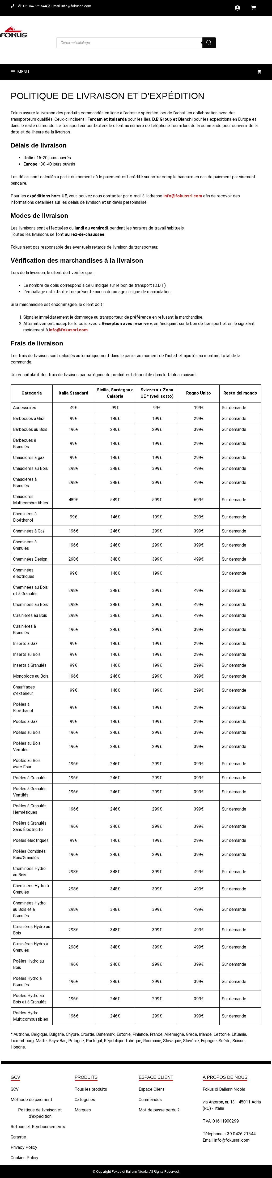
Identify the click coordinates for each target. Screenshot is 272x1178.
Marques (83, 1109)
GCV (15, 1089)
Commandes (150, 1099)
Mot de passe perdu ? (159, 1109)
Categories (85, 1099)
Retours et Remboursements (38, 1126)
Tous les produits (91, 1089)
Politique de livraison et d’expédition (40, 1113)
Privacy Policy (24, 1147)
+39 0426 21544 (240, 1133)
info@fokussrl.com (231, 1140)
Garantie (18, 1137)
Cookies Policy (24, 1157)
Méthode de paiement (31, 1099)
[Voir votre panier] (259, 72)
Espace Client (151, 1089)
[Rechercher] (209, 42)
